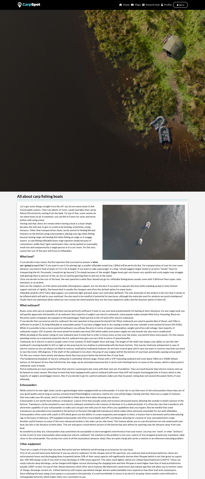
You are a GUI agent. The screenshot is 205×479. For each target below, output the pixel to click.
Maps (138, 4)
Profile (168, 4)
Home (126, 4)
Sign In (181, 5)
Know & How (153, 4)
